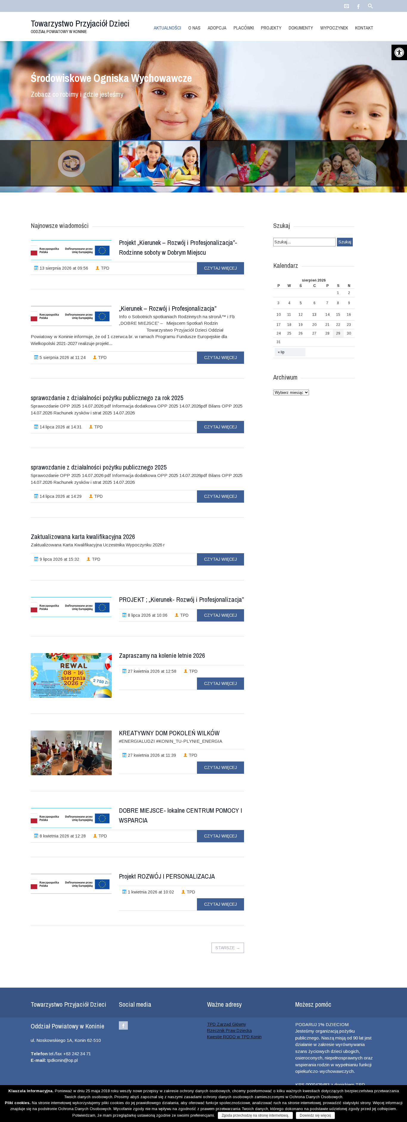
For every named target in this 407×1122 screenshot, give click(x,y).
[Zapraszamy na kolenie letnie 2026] (71, 675)
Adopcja (217, 27)
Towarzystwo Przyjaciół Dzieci (80, 23)
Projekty (271, 27)
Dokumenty (301, 27)
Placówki (244, 27)
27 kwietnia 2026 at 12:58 (151, 671)
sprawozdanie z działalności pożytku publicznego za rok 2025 (107, 397)
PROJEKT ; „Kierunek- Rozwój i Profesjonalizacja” (181, 599)
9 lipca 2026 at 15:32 (58, 559)
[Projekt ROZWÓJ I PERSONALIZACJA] (71, 884)
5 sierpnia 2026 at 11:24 (62, 357)
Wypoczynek (334, 27)
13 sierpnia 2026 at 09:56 (63, 268)
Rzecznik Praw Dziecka (229, 1030)
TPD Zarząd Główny (226, 1024)
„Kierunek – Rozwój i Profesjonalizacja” (167, 308)
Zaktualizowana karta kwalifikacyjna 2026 (83, 536)
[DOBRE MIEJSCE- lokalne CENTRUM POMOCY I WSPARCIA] (71, 818)
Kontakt (364, 27)
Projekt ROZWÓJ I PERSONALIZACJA (167, 876)
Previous (37, 125)
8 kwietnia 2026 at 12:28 (62, 836)
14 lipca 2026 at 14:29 (60, 496)
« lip (281, 352)
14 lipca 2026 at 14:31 (60, 427)
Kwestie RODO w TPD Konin (234, 1036)
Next (369, 125)
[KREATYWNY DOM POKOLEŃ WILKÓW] (71, 753)
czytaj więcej (220, 268)
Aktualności (167, 27)
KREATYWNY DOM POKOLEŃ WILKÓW (169, 732)
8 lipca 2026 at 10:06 (147, 615)
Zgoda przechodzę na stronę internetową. (255, 1115)
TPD (104, 268)
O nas (194, 27)
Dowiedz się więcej (315, 1115)
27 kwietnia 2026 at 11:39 (151, 755)
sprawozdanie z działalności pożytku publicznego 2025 (99, 467)
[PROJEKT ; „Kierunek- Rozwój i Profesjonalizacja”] (71, 607)
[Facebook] (358, 4)
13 (314, 315)
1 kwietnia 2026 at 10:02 (150, 892)
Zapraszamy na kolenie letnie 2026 (162, 655)
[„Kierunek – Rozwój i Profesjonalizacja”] (71, 316)
